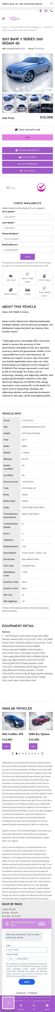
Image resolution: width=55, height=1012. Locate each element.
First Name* (8, 211)
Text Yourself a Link (29, 129)
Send (27, 256)
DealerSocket (28, 1001)
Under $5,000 (9, 909)
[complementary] (46, 1003)
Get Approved (29, 163)
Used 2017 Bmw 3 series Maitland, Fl (25, 27)
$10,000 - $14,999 (11, 916)
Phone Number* (10, 233)
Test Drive (29, 170)
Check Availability (29, 150)
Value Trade (30, 157)
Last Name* (8, 222)
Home (5, 27)
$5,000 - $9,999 (10, 912)
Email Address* (10, 244)
